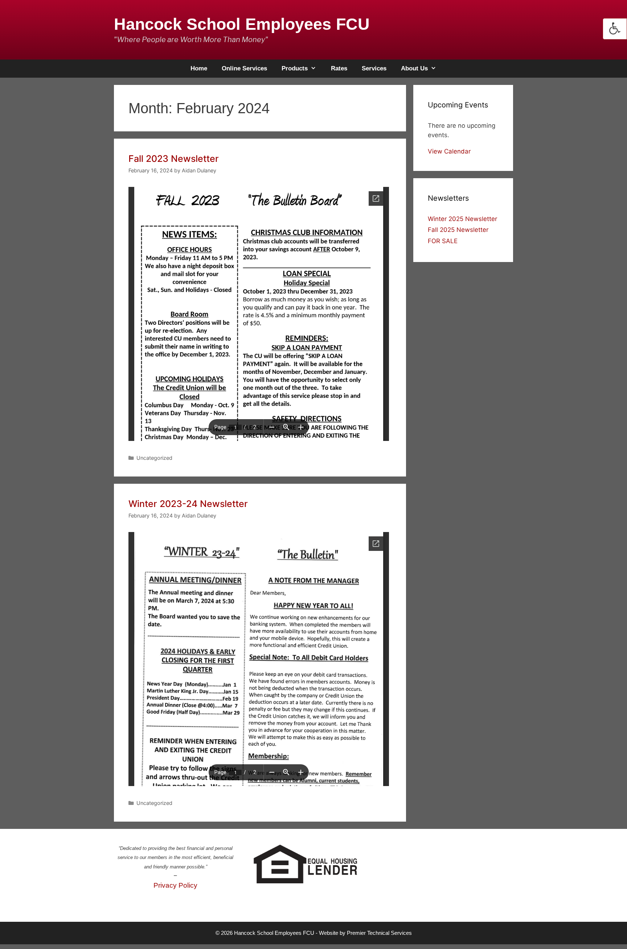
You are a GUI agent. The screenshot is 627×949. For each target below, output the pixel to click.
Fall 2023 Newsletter (173, 158)
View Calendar (449, 151)
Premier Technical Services (379, 933)
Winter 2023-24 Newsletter (188, 503)
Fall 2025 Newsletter (458, 229)
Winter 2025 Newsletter (462, 218)
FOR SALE (443, 241)
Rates (339, 68)
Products (295, 68)
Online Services (244, 68)
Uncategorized (154, 458)
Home (198, 68)
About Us (414, 68)
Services (374, 68)
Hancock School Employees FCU (242, 24)
